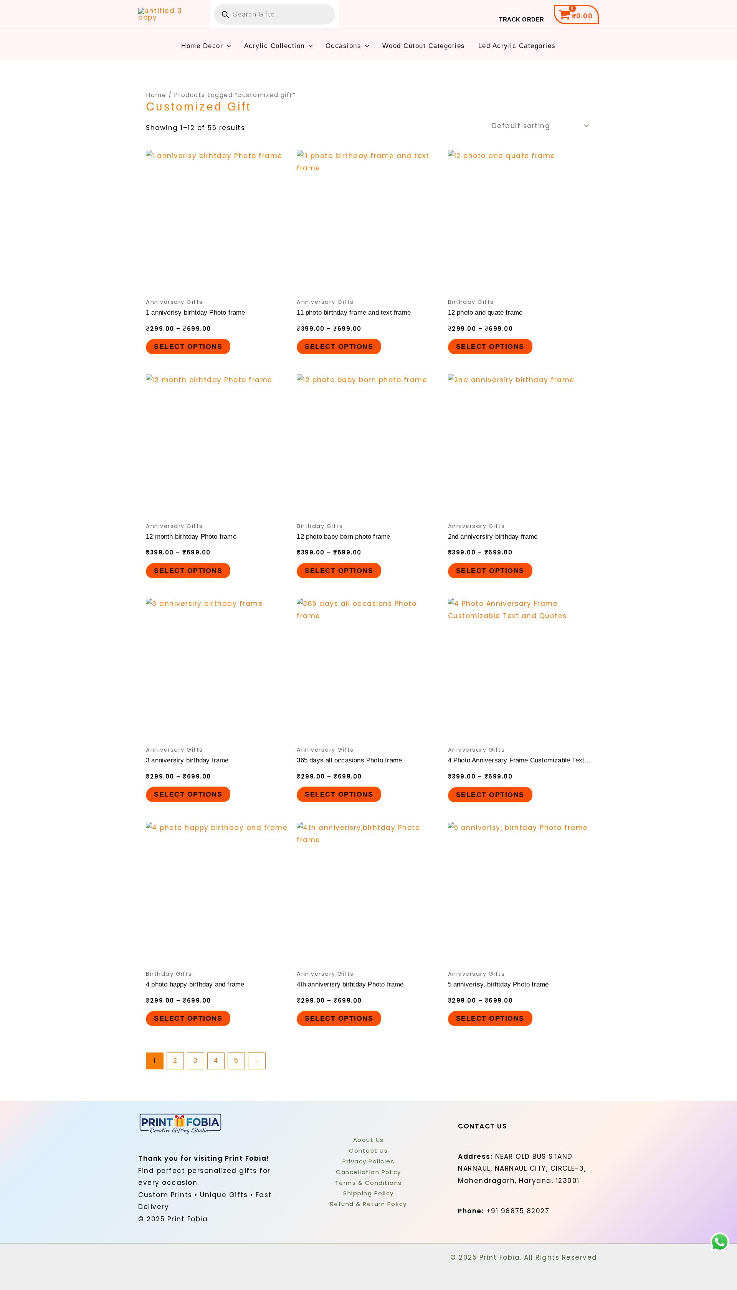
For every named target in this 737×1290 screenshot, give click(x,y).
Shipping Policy (368, 1193)
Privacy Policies (368, 1161)
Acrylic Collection (274, 45)
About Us (368, 1140)
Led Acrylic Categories (517, 45)
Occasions (344, 45)
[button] (227, 46)
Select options (188, 346)
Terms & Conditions (368, 1183)
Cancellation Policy (368, 1172)
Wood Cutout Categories (423, 45)
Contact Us (368, 1150)
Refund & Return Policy (368, 1204)
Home (156, 95)
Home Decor (202, 45)
